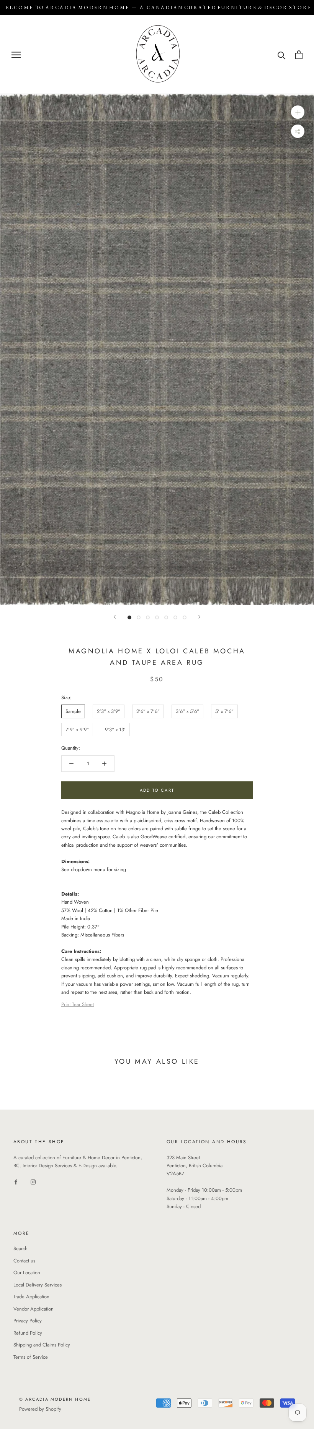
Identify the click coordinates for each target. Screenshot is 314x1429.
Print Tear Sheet (77, 1004)
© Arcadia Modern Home (55, 1399)
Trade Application (31, 1296)
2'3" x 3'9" (108, 711)
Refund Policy (27, 1333)
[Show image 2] (139, 617)
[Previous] (114, 617)
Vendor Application (33, 1308)
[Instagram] (33, 1181)
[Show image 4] (157, 617)
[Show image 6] (175, 617)
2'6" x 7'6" (148, 711)
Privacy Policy (27, 1320)
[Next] (199, 617)
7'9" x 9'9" (77, 729)
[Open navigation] (16, 55)
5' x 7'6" (224, 711)
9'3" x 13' (115, 729)
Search (20, 1248)
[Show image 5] (166, 617)
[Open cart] (299, 54)
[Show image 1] (129, 617)
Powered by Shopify (40, 1409)
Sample (73, 711)
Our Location (26, 1272)
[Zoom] (297, 112)
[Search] (282, 55)
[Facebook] (15, 1181)
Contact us (24, 1260)
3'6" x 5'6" (187, 711)
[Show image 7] (184, 617)
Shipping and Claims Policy (41, 1344)
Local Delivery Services (37, 1284)
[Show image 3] (148, 617)
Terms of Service (30, 1357)
